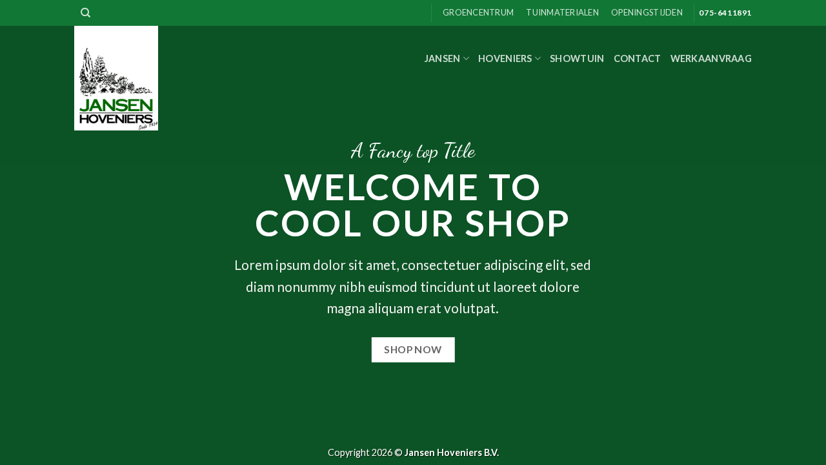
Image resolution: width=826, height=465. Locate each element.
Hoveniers (505, 58)
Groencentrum (478, 12)
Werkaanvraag (711, 58)
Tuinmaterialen (562, 12)
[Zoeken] (85, 13)
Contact (637, 58)
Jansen (443, 58)
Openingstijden (647, 12)
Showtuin (577, 58)
